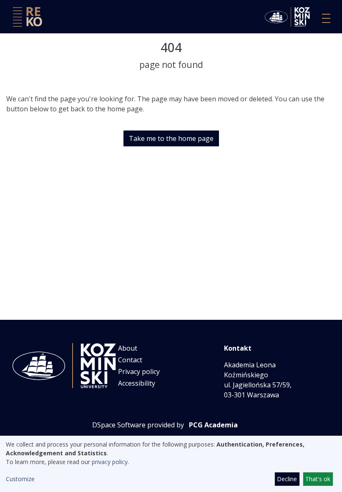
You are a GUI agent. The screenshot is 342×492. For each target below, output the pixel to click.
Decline (287, 479)
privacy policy (110, 462)
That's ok (317, 479)
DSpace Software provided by (138, 424)
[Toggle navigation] (326, 18)
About (127, 348)
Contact (130, 359)
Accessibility (136, 383)
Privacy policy (139, 371)
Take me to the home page (171, 138)
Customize (20, 479)
